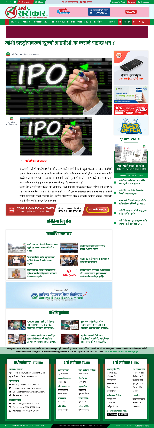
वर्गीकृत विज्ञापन (112, 406)
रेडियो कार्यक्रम (87, 2)
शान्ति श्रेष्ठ (61, 402)
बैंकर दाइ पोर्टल (112, 387)
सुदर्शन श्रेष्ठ (62, 382)
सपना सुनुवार (62, 410)
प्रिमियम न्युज (111, 399)
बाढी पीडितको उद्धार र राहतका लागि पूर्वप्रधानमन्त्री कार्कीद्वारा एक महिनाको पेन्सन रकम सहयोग (42, 273)
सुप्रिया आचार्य (63, 390)
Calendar (131, 2)
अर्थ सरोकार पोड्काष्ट (71, 2)
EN (120, 22)
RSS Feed (136, 406)
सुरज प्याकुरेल (63, 374)
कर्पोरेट (79, 22)
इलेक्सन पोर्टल (112, 376)
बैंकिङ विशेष (38, 22)
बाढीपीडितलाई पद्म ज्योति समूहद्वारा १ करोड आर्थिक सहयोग (94, 260)
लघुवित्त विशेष (49, 22)
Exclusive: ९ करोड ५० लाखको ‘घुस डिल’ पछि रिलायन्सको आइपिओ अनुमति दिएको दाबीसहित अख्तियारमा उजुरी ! (41, 339)
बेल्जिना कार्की (83, 374)
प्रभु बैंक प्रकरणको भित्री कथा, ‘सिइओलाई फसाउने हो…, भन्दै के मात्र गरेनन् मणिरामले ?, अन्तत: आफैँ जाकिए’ (95, 339)
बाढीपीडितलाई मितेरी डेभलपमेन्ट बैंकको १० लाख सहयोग (92, 247)
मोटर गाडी (88, 22)
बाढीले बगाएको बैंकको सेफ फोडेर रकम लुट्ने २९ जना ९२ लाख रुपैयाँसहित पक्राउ (42, 247)
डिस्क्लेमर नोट (137, 402)
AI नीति (135, 391)
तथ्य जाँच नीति (138, 380)
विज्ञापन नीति (137, 387)
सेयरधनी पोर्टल (112, 373)
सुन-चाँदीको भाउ (99, 22)
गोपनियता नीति (138, 376)
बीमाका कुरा (60, 22)
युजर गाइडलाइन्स (139, 399)
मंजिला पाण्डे (62, 393)
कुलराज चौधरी (84, 393)
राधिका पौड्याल (84, 410)
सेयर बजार (71, 22)
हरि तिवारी (82, 390)
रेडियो (128, 22)
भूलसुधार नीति (138, 383)
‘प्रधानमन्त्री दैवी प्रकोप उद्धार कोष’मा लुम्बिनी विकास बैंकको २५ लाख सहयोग (41, 260)
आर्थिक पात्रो (111, 402)
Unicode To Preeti (118, 2)
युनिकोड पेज (111, 383)
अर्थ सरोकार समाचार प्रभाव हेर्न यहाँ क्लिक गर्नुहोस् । (121, 351)
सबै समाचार (14, 22)
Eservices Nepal (143, 425)
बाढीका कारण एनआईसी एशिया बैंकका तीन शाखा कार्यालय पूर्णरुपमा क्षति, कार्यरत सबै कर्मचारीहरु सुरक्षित (95, 273)
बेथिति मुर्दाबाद (26, 22)
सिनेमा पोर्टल (111, 380)
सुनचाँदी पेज (111, 391)
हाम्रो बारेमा (136, 395)
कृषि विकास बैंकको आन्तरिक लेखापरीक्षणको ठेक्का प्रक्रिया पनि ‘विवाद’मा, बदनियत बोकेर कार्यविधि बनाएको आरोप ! (94, 325)
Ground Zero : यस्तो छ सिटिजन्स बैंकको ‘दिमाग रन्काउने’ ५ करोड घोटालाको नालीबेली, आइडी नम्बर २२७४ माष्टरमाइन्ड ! (40, 325)
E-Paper (41, 2)
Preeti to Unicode (25, 2)
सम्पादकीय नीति (138, 373)
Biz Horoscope (143, 2)
